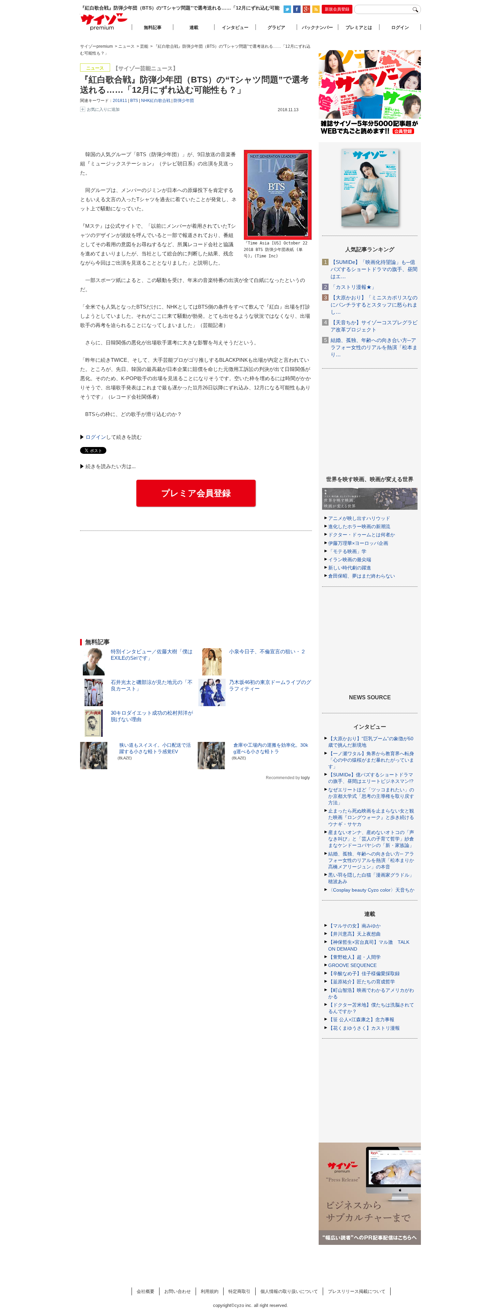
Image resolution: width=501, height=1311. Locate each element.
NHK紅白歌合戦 (155, 100)
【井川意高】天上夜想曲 (354, 934)
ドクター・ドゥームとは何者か (361, 534)
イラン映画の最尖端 (349, 559)
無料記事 (153, 27)
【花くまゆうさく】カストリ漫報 (364, 1028)
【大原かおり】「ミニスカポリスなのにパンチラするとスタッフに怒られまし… (374, 305)
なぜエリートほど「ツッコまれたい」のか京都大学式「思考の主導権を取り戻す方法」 (371, 796)
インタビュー (235, 27)
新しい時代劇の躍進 (349, 567)
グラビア (276, 27)
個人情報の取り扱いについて (289, 1291)
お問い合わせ (177, 1291)
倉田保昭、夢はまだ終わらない (361, 576)
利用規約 (209, 1291)
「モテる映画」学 (347, 551)
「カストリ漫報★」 (354, 287)
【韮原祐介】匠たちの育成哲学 (361, 981)
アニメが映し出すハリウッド (359, 518)
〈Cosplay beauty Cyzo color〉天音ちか (371, 890)
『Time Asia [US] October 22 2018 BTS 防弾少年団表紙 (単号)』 (275, 249)
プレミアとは (359, 27)
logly (305, 777)
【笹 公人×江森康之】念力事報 (361, 1019)
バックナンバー (317, 27)
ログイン (96, 437)
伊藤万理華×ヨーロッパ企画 (358, 543)
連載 (193, 27)
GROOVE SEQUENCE (352, 965)
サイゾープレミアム (104, 21)
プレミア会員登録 (196, 493)
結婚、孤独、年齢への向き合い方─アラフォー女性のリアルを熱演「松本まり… (374, 347)
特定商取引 (239, 1291)
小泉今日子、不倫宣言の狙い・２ (267, 651)
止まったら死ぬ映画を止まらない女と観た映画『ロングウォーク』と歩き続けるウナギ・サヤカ (371, 817)
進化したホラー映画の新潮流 (359, 526)
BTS (134, 100)
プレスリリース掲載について (356, 1291)
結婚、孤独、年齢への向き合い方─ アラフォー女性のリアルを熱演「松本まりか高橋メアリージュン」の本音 (371, 860)
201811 (120, 100)
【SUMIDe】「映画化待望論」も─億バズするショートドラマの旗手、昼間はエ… (374, 269)
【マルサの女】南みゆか (354, 925)
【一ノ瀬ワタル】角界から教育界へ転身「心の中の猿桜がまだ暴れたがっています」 (371, 760)
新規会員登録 (337, 9)
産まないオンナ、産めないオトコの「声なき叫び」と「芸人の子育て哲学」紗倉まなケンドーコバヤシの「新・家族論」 (371, 839)
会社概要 (145, 1291)
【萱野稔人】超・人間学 (354, 957)
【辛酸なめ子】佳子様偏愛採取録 (364, 973)
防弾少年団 (183, 100)
